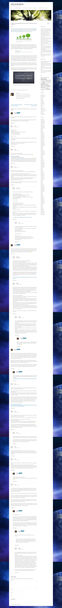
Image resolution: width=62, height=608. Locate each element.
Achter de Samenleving (17, 4)
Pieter (15, 484)
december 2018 (43, 162)
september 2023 (43, 127)
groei (41, 82)
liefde (41, 83)
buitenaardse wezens (44, 79)
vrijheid (48, 89)
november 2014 (43, 212)
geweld (46, 81)
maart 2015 (42, 208)
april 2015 (42, 207)
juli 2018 (42, 167)
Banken (46, 77)
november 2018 (43, 163)
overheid (44, 85)
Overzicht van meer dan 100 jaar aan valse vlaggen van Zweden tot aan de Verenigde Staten (46, 68)
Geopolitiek (42, 100)
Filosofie (42, 99)
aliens (42, 77)
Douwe (15, 112)
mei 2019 (42, 157)
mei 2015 (42, 206)
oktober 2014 (42, 213)
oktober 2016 (42, 189)
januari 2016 (42, 198)
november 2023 (43, 125)
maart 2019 (42, 159)
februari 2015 (42, 209)
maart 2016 (42, 196)
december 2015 (43, 199)
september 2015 (43, 202)
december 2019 (43, 151)
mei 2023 (42, 131)
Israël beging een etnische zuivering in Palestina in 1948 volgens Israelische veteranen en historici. (46, 38)
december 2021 (43, 142)
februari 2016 (42, 197)
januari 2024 (42, 124)
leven (50, 82)
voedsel (44, 89)
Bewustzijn (42, 94)
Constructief (42, 96)
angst (43, 77)
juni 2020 (42, 147)
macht (44, 83)
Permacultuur (48, 85)
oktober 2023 (42, 126)
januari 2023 (42, 134)
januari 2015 (42, 210)
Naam (11, 589)
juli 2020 (42, 146)
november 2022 (43, 136)
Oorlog (42, 85)
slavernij (48, 86)
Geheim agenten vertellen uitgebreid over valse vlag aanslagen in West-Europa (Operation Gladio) (46, 65)
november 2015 (43, 200)
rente (46, 86)
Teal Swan (42, 87)
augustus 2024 (42, 123)
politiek (44, 86)
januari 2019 (42, 161)
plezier (42, 86)
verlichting (42, 89)
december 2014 (43, 211)
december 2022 (43, 135)
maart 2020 (42, 150)
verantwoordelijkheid (45, 87)
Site (11, 595)
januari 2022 (42, 141)
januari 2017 (42, 186)
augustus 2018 (42, 166)
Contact (12, 604)
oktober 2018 (42, 164)
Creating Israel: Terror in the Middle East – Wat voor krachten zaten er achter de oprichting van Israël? (46, 71)
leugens (48, 82)
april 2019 (42, 158)
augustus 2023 (42, 128)
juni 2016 (42, 193)
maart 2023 (42, 132)
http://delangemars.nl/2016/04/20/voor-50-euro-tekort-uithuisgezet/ (22, 217)
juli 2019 (42, 155)
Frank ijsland (42, 30)
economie (48, 80)
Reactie (12, 579)
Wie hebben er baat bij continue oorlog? (46, 63)
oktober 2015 (42, 201)
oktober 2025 (42, 120)
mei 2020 (42, 148)
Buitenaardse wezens (43, 95)
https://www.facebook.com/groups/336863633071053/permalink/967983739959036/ (24, 378)
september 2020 (43, 144)
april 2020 (42, 149)
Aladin (15, 149)
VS (50, 89)
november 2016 (43, 188)
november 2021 (43, 143)
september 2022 (43, 138)
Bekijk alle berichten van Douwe (20, 98)
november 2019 (43, 152)
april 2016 (42, 195)
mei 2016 (42, 194)
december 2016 (43, 187)
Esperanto (42, 98)
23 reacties (12, 26)
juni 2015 (42, 205)
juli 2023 (42, 129)
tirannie (44, 87)
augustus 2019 (42, 154)
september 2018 (43, 165)
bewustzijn (44, 79)
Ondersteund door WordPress (16, 604)
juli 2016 (42, 192)
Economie (42, 97)
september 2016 (43, 190)
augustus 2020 (42, 145)
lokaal (42, 83)
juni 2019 (42, 156)
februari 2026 (42, 119)
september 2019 (43, 153)
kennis (43, 82)
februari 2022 (42, 140)
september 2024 (43, 122)
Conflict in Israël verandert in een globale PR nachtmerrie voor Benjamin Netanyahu (46, 55)
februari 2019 (42, 160)
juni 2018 (42, 168)
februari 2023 (42, 133)
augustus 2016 (42, 191)
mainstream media (44, 84)
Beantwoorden (13, 146)
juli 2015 (42, 204)
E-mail (12, 592)
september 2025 (43, 121)
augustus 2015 (42, 203)
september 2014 (43, 214)
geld (43, 81)
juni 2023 (42, 130)
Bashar (48, 77)
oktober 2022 (42, 137)
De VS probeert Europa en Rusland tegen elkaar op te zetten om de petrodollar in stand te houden (46, 41)
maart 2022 (42, 139)
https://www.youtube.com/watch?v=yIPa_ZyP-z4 (17, 157)
